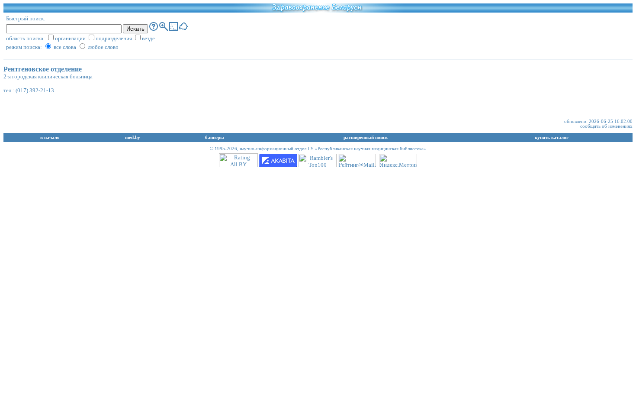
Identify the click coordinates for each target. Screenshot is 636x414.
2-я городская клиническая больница (48, 76)
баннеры (214, 137)
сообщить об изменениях (606, 126)
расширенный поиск (366, 137)
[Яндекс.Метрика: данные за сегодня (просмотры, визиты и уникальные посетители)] (398, 160)
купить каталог (552, 137)
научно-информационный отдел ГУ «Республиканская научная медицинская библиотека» (333, 148)
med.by (132, 137)
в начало (50, 137)
